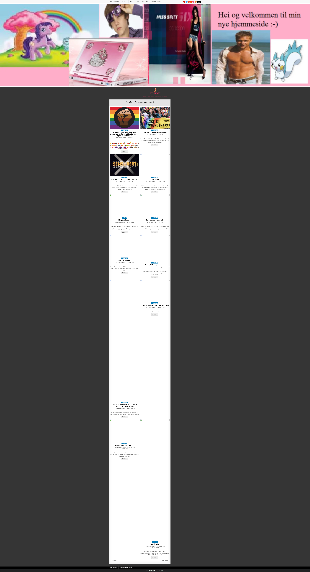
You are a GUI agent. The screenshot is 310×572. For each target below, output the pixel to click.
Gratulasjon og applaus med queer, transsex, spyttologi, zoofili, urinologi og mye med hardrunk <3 (124, 134)
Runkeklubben (155, 544)
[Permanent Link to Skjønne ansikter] (124, 246)
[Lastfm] (184, 2)
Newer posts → (165, 560)
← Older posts (113, 560)
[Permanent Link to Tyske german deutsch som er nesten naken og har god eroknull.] (124, 340)
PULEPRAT (155, 93)
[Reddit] (191, 2)
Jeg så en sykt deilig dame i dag (124, 445)
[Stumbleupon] (189, 2)
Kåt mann (139, 104)
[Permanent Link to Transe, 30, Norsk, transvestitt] (155, 248)
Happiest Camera (124, 220)
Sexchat (137, 2)
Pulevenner (124, 130)
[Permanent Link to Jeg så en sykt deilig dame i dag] (124, 430)
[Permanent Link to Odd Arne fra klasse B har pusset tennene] (155, 291)
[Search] (200, 2)
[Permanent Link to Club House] (155, 165)
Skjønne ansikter (124, 260)
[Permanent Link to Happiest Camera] (124, 205)
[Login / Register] (198, 2)
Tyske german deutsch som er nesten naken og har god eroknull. (124, 405)
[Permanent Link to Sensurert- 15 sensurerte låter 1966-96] (124, 165)
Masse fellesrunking (114, 2)
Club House (155, 179)
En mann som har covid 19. (155, 220)
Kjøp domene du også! (155, 2)
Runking (125, 217)
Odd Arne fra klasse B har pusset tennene (155, 305)
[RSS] (196, 2)
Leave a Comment (125, 448)
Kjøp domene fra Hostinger (126, 567)
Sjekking (125, 177)
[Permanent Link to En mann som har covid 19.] (155, 205)
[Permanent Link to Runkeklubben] (155, 479)
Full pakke (124, 2)
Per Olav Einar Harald (121, 137)
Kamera (131, 2)
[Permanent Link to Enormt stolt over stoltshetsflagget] (155, 118)
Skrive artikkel (145, 2)
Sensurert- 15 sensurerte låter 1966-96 (124, 179)
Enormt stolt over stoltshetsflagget (155, 132)
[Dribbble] (193, 2)
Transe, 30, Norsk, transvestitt (155, 265)
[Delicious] (187, 2)
